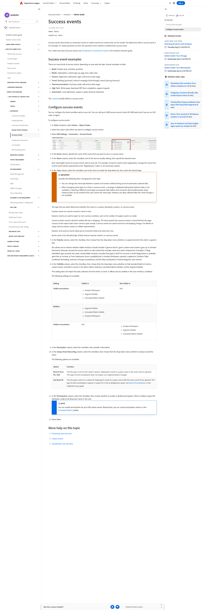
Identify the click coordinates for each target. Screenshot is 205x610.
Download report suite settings (19, 227)
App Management (15, 169)
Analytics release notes (13, 40)
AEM (11, 183)
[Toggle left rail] (39, 9)
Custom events (57, 438)
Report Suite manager (14, 92)
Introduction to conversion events (95, 50)
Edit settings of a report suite (19, 97)
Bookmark (172, 15)
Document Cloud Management (20, 198)
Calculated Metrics (65, 410)
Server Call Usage (13, 251)
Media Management (17, 174)
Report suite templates (16, 236)
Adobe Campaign (16, 188)
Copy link (181, 15)
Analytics (67, 14)
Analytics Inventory (13, 63)
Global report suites (15, 217)
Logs (8, 78)
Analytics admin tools (13, 49)
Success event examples (174, 25)
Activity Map (14, 179)
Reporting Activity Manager (16, 82)
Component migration (14, 87)
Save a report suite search (17, 222)
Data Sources (11, 68)
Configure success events (175, 29)
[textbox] (22, 21)
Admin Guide (79, 14)
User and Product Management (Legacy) (20, 256)
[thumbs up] (112, 607)
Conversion (14, 111)
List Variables (16, 145)
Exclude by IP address (14, 73)
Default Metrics (15, 164)
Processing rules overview (62, 433)
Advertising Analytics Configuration (21, 202)
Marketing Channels (17, 155)
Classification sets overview (62, 444)
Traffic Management (17, 160)
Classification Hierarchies (20, 140)
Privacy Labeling (13, 246)
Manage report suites (16, 212)
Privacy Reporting (16, 193)
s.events (55, 98)
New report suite (14, 231)
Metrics (56, 31)
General (13, 101)
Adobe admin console (13, 44)
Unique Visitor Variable (20, 130)
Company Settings (13, 241)
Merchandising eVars (18, 150)
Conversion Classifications (20, 125)
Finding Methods (17, 120)
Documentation (54, 14)
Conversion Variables (18, 116)
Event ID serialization (137, 383)
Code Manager (12, 59)
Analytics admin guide (14, 35)
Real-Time (13, 207)
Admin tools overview (14, 54)
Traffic (12, 106)
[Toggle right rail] (165, 9)
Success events (17, 135)
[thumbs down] (117, 607)
